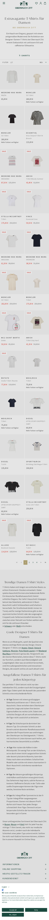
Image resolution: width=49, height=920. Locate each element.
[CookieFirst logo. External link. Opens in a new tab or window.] (3, 890)
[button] (6, 887)
